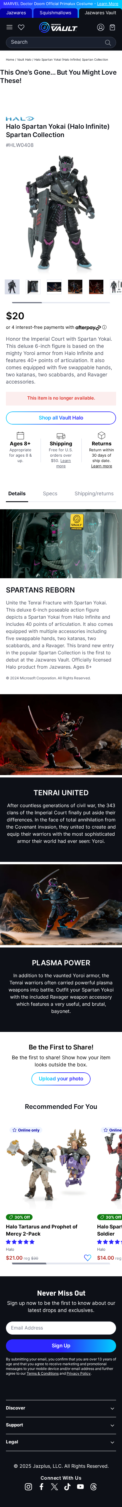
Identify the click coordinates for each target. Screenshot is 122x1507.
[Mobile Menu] (9, 27)
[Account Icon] (98, 27)
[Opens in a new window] (28, 1486)
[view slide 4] (96, 286)
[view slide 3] (75, 286)
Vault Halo (24, 60)
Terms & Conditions (43, 1374)
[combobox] (61, 42)
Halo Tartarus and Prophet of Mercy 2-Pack (42, 1231)
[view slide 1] (33, 286)
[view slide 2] (54, 286)
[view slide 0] (12, 286)
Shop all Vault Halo (61, 418)
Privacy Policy (79, 1374)
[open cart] (110, 27)
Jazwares (16, 13)
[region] (61, 96)
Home (10, 60)
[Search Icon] (107, 42)
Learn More (107, 4)
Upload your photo (61, 1079)
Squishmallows (55, 13)
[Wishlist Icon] (21, 27)
